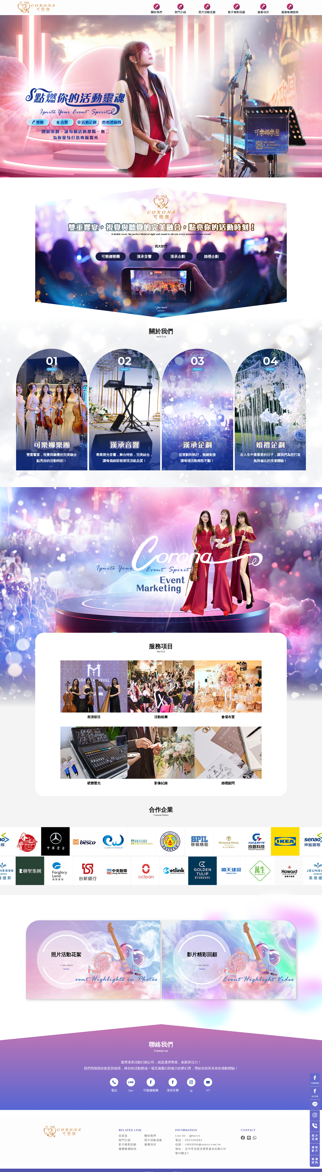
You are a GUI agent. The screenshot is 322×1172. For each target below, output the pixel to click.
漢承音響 (144, 256)
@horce (194, 1136)
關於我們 (156, 11)
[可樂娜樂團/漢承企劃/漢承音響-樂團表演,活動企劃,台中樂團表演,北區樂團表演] (36, 7)
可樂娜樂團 (110, 256)
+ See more (161, 307)
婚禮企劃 (211, 256)
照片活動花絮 (207, 11)
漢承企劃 (177, 256)
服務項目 (263, 11)
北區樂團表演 (77, 1161)
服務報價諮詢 (290, 11)
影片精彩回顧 (236, 11)
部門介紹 (180, 11)
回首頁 (123, 1136)
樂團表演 (53, 1161)
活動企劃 (100, 1161)
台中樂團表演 (64, 1161)
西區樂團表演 (89, 1161)
